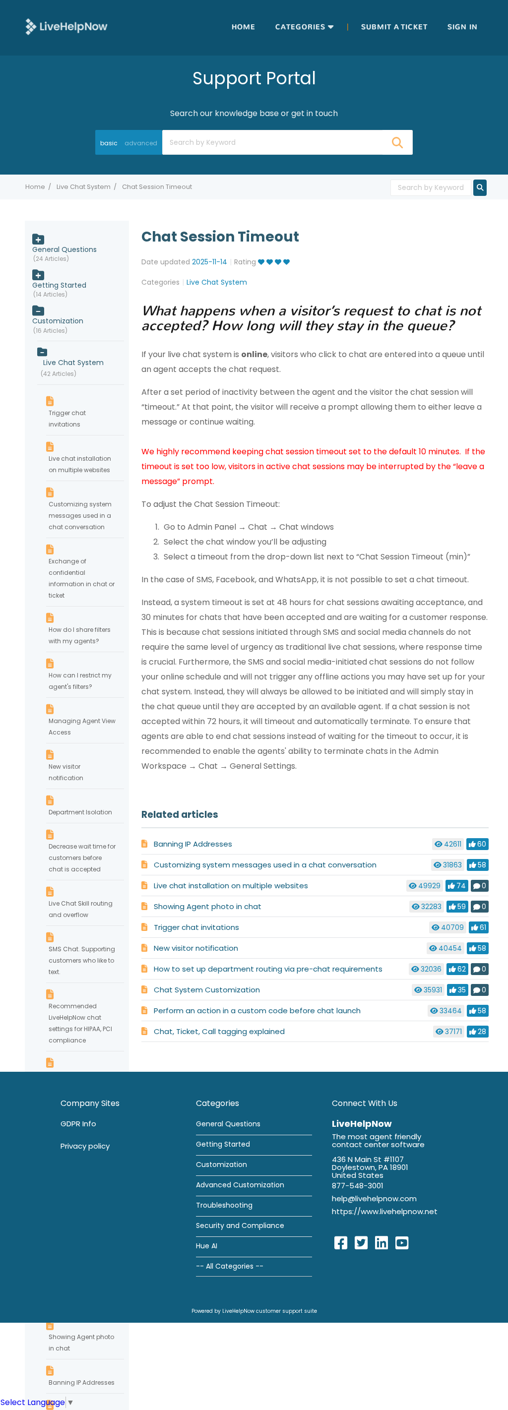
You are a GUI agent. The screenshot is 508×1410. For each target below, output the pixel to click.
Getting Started (59, 285)
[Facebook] (340, 1243)
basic (109, 143)
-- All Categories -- (229, 1266)
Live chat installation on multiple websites (231, 885)
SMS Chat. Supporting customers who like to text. (82, 960)
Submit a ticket (394, 27)
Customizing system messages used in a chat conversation (265, 864)
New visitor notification (196, 948)
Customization (57, 321)
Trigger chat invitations (196, 927)
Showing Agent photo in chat (207, 906)
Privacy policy (85, 1146)
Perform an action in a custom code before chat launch (257, 1010)
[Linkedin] (381, 1243)
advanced (141, 143)
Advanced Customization (240, 1185)
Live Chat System (84, 186)
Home (243, 27)
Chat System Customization (207, 989)
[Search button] (396, 142)
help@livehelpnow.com (374, 1198)
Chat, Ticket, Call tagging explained (219, 1031)
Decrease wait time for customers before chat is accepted (82, 857)
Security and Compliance (240, 1225)
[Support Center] (66, 27)
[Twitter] (361, 1243)
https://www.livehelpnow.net (385, 1211)
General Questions (64, 249)
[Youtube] (401, 1243)
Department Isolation (80, 812)
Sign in (462, 27)
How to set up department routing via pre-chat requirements (268, 969)
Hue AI (206, 1246)
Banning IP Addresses (193, 844)
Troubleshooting (224, 1205)
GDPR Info (78, 1123)
